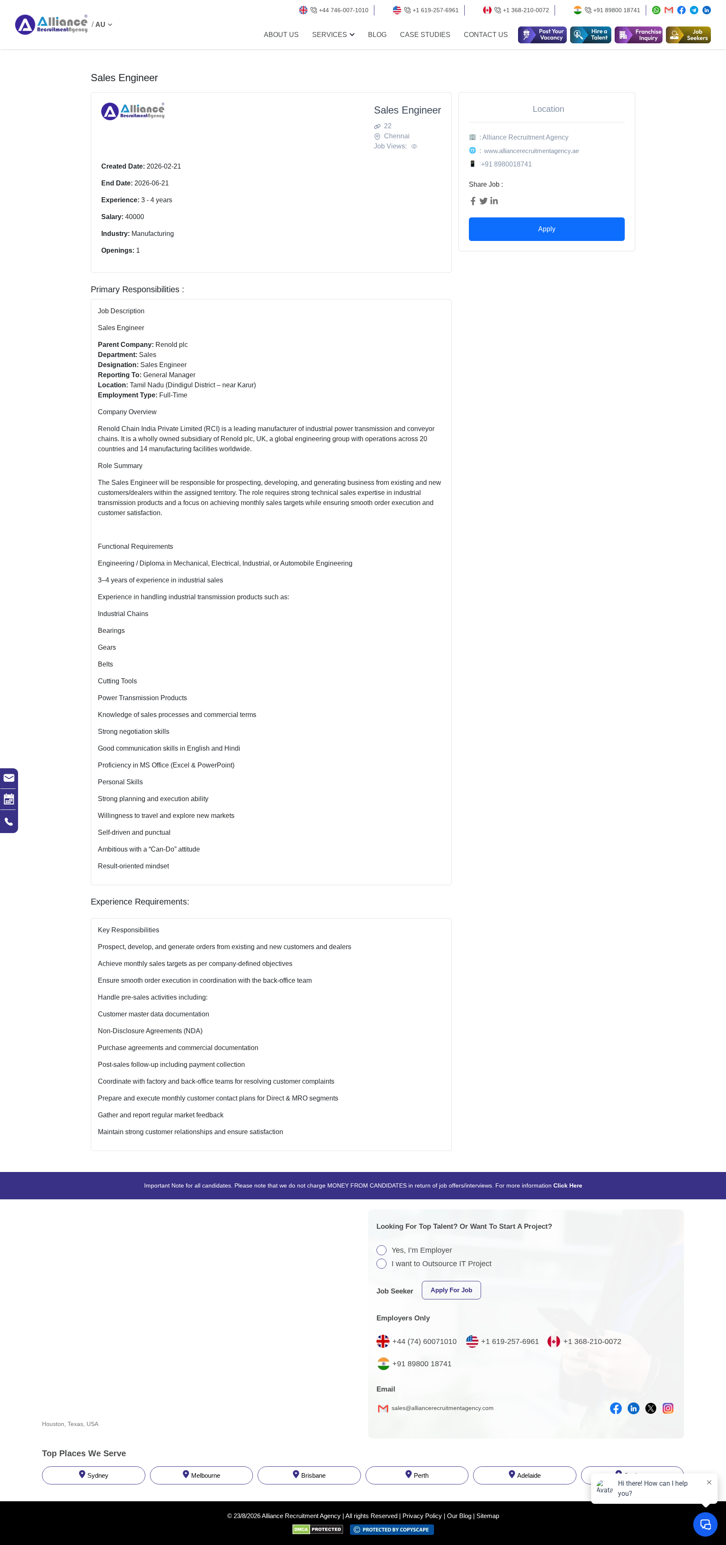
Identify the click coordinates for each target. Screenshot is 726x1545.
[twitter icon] (651, 1408)
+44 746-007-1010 (343, 10)
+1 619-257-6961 (436, 10)
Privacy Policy (422, 1515)
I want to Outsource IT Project (442, 1263)
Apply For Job (451, 1290)
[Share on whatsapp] (656, 10)
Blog (377, 35)
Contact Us (486, 35)
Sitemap (487, 1515)
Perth (421, 1475)
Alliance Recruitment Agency (301, 1515)
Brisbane (313, 1475)
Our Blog (459, 1515)
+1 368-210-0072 (526, 10)
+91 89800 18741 (616, 10)
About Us (281, 35)
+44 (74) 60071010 (424, 1341)
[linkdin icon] (633, 1408)
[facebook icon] (615, 1408)
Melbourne (205, 1475)
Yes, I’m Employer (422, 1250)
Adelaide (529, 1475)
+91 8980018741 (506, 164)
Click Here (567, 1185)
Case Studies (425, 35)
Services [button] (329, 35)
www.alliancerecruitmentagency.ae (531, 150)
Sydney (97, 1475)
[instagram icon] (668, 1408)
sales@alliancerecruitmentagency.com (442, 1408)
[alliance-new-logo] (51, 25)
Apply (546, 229)
